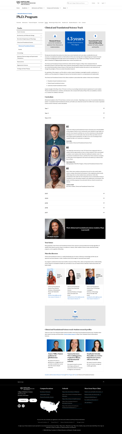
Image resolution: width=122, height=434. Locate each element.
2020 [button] (46, 198)
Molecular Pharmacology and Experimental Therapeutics (27, 57)
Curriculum (41, 22)
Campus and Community (53, 8)
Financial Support (33, 22)
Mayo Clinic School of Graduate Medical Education (71, 395)
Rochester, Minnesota (45, 391)
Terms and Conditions (43, 422)
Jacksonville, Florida (45, 394)
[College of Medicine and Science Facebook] (19, 406)
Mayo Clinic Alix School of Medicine (70, 391)
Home (18, 8)
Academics (24, 8)
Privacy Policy (54, 422)
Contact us (23, 400)
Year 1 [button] (46, 108)
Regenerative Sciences (22, 65)
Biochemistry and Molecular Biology (25, 35)
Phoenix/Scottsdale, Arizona (47, 397)
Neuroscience (20, 61)
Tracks (46, 22)
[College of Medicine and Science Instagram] (23, 406)
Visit (98, 3)
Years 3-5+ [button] (48, 118)
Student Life (65, 22)
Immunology (20, 53)
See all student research (69, 334)
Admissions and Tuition (37, 8)
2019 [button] (46, 203)
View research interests (54, 297)
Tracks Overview (21, 32)
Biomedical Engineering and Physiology (26, 39)
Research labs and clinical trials (93, 394)
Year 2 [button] (47, 113)
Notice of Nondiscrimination (67, 422)
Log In (103, 3)
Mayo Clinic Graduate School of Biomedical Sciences (69, 402)
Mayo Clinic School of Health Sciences (71, 398)
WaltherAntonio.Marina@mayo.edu (75, 297)
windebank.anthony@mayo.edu (94, 297)
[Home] (26, 3)
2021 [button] (46, 193)
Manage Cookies (80, 422)
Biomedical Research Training (25, 13)
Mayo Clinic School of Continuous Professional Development (70, 406)
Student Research (73, 22)
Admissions (25, 22)
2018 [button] (46, 208)
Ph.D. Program (69, 374)
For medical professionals (91, 400)
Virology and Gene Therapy (23, 68)
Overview (19, 22)
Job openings (88, 402)
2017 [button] (46, 212)
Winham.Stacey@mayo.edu (54, 295)
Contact (93, 3)
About (64, 8)
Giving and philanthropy (91, 397)
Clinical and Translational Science (25, 42)
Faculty (20, 49)
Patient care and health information (94, 392)
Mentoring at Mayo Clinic (55, 22)
